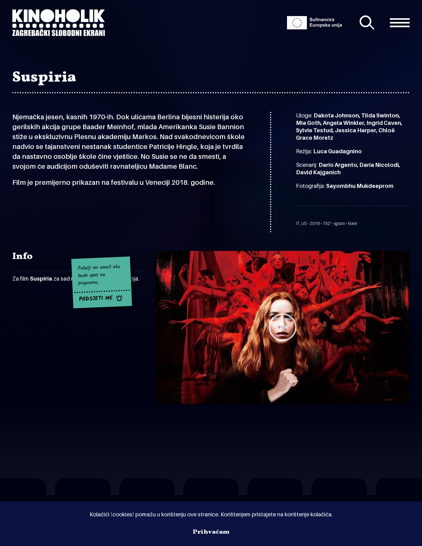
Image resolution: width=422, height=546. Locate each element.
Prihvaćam (211, 532)
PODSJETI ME (96, 299)
